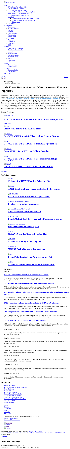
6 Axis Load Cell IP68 (7, 98)
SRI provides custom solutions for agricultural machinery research (29, 283)
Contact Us (7, 73)
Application (7, 408)
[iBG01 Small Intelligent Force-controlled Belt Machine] (11, 186)
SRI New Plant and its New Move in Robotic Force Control (26, 275)
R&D (9, 45)
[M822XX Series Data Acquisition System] (12, 246)
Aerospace (11, 40)
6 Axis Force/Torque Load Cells (17, 7)
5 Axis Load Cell (9, 390)
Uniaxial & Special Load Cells (17, 10)
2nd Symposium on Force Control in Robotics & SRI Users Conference (30, 312)
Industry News (12, 66)
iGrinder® (11, 17)
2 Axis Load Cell (16, 433)
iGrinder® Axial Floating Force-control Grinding (26, 18)
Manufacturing (12, 36)
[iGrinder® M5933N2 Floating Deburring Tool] (11, 178)
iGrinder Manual (13, 56)
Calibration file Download (15, 48)
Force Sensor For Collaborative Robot (15, 399)
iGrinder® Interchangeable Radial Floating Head (31, 264)
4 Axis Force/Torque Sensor (12, 395)
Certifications (12, 71)
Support (6, 46)
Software (10, 58)
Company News (12, 65)
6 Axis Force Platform (10, 392)
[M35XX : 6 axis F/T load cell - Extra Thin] (10, 231)
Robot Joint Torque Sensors (16, 8)
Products (6, 5)
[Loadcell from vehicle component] (19, 201)
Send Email (4, 436)
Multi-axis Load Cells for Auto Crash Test (20, 13)
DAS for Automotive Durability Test (18, 15)
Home (6, 405)
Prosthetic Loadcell (9, 402)
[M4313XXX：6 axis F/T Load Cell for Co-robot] (7, 149)
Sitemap (31, 431)
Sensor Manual (12, 53)
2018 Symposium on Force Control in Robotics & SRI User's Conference (31, 303)
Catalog (10, 52)
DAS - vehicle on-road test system (23, 226)
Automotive (11, 27)
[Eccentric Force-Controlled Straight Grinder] (13, 194)
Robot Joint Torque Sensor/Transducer (22, 129)
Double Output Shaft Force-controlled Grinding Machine (35, 219)
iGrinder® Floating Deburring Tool (24, 241)
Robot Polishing (9, 389)
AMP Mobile (38, 431)
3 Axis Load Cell (6, 433)
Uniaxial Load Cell (40, 433)
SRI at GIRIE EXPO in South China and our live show (25, 320)
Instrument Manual (13, 55)
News (6, 63)
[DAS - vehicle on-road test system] (16, 224)
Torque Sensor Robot (36, 98)
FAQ (9, 61)
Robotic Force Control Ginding (13, 394)
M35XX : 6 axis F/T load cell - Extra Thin (27, 234)
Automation (11, 38)
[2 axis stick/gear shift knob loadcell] (19, 209)
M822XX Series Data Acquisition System (27, 249)
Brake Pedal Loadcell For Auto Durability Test (30, 257)
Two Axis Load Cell (53, 433)
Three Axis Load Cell (28, 433)
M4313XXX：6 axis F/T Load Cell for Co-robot (26, 151)
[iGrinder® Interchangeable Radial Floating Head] (10, 262)
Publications (11, 43)
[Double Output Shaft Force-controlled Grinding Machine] (13, 216)
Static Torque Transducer (22, 98)
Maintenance (11, 60)
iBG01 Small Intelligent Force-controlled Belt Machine (34, 189)
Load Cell (62, 433)
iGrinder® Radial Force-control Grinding (23, 20)
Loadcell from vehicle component (23, 204)
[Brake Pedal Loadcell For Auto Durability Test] (10, 254)
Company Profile (13, 70)
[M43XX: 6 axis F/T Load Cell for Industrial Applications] (6, 141)
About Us (7, 68)
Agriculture (11, 41)
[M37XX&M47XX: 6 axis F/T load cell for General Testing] (8, 134)
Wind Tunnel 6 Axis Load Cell (13, 397)
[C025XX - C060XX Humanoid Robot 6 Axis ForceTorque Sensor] (8, 115)
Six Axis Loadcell (9, 400)
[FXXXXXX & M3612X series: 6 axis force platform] (7, 164)
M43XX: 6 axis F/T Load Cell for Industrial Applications (31, 144)
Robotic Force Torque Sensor (51, 98)
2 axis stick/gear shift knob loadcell (24, 211)
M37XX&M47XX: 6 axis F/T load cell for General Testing (31, 136)
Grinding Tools (16, 22)
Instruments (11, 23)
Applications (8, 25)
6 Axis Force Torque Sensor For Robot (15, 387)
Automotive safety (13, 28)
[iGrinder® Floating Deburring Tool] (11, 239)
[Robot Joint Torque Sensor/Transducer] (6, 126)
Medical (10, 32)
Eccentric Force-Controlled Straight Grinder (29, 196)
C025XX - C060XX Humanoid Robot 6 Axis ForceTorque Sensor (34, 119)
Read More (7, 123)
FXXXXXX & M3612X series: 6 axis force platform (28, 166)
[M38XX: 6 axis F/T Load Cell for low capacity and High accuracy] (7, 156)
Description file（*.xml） (15, 50)
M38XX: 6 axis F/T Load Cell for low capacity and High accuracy (30, 160)
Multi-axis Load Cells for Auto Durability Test (21, 12)
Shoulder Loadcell (9, 385)
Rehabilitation (12, 35)
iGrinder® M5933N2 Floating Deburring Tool (29, 181)
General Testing (12, 33)
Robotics (10, 30)
